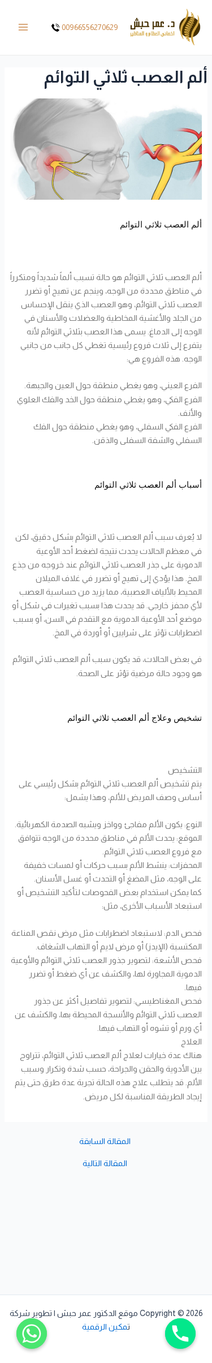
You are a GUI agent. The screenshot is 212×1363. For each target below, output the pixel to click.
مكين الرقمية (104, 1326)
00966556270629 (90, 27)
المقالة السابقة (105, 1141)
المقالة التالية (105, 1163)
